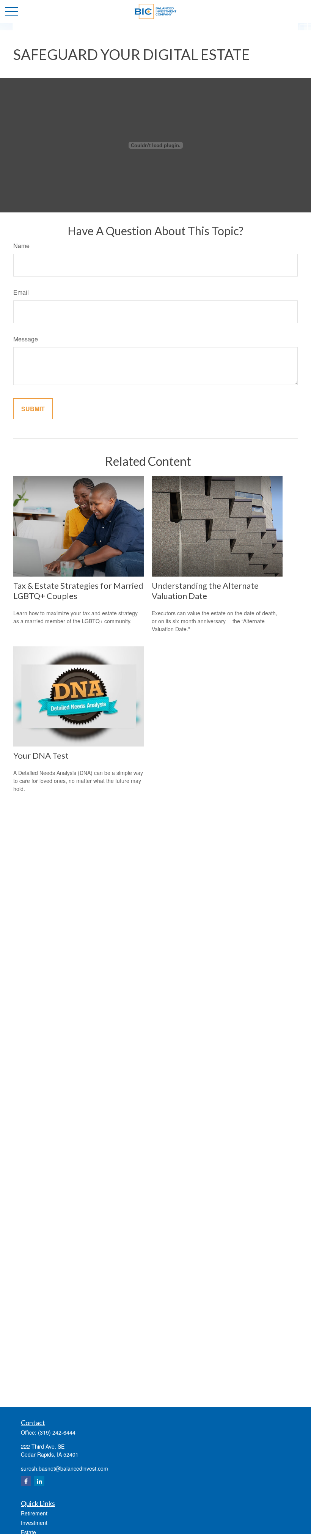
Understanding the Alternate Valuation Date (205, 590)
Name (21, 245)
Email (21, 292)
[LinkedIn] (39, 1481)
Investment (34, 1522)
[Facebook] (26, 1481)
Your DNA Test (41, 755)
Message (25, 339)
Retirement (34, 1513)
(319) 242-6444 (56, 1432)
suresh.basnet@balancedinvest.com (64, 1468)
